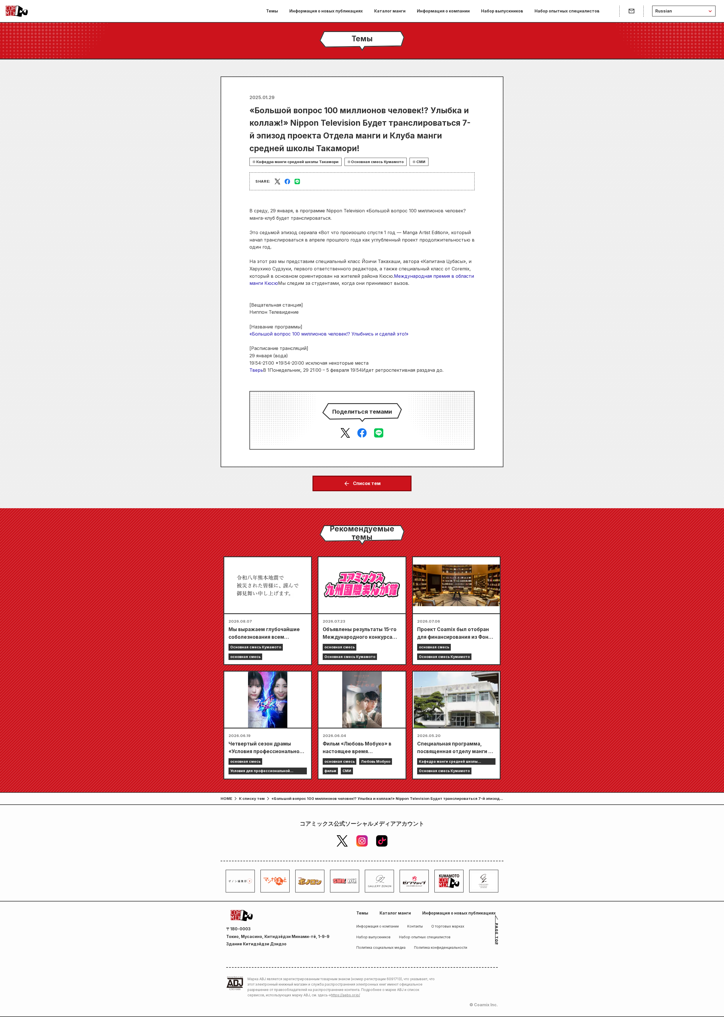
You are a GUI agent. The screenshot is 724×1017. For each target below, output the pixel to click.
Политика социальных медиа (381, 947)
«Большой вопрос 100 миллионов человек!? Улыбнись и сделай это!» (328, 334)
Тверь (256, 370)
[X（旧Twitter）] (342, 841)
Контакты (415, 926)
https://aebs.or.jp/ (345, 995)
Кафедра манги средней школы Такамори (297, 161)
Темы (272, 10)
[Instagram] (362, 841)
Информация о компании (443, 10)
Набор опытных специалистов (567, 10)
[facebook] (287, 181)
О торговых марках (447, 926)
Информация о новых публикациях (326, 10)
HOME (226, 798)
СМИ (420, 161)
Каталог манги (390, 10)
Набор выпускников (502, 10)
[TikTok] (381, 841)
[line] (297, 181)
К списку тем (252, 798)
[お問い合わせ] (631, 11)
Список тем (367, 483)
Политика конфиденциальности (440, 947)
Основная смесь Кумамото (377, 161)
